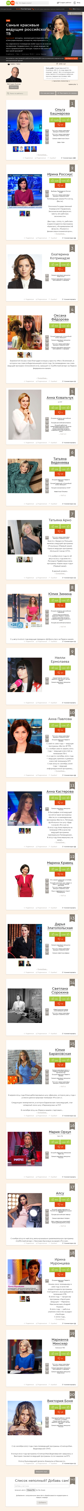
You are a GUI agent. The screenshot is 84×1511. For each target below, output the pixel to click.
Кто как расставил (47, 93)
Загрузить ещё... (42, 1472)
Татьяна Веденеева (60, 460)
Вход (78, 2)
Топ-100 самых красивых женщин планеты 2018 (61, 131)
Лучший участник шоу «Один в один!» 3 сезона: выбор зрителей (61, 884)
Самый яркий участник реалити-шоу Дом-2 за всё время (61, 679)
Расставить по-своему (68, 93)
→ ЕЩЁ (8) (62, 626)
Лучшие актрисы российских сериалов (61, 419)
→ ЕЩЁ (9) (62, 1226)
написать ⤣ (73, 84)
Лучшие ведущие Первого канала (61, 480)
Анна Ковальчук (60, 397)
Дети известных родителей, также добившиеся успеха (60, 1222)
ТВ (30, 54)
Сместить (13, 87)
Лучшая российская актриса (61, 422)
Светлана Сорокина (60, 990)
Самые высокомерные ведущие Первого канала (61, 615)
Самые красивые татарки (61, 1218)
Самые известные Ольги (60, 138)
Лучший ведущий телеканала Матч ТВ (61, 1153)
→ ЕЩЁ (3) (62, 895)
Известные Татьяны (60, 491)
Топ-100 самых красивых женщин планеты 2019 (61, 135)
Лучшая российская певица (60, 1214)
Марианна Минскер (60, 1341)
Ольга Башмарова (60, 111)
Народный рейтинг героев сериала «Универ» (61, 1418)
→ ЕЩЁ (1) (62, 1086)
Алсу (60, 1193)
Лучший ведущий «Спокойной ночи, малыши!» (60, 337)
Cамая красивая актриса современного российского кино (61, 430)
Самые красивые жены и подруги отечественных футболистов (60, 1071)
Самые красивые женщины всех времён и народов (60, 279)
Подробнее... (43, 155)
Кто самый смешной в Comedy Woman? (60, 880)
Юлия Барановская (60, 1051)
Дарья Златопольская (60, 926)
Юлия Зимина (60, 594)
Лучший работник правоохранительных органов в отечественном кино (60, 426)
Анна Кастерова (60, 791)
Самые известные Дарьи (60, 953)
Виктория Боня (60, 1400)
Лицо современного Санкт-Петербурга (60, 891)
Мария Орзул (60, 1131)
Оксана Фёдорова (60, 317)
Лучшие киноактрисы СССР (60, 487)
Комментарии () (69, 158)
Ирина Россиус (60, 174)
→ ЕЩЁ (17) (62, 434)
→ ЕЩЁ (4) (62, 495)
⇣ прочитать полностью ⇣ (61, 81)
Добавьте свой (71, 58)
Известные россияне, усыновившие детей (60, 1010)
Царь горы (61, 142)
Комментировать (70, 299)
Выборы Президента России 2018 (61, 192)
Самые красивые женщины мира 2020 (60, 276)
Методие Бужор (14, 84)
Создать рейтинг (66, 2)
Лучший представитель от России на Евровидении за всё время (60, 1211)
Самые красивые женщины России (60, 341)
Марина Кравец (60, 862)
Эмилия (43, 54)
